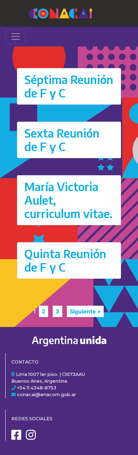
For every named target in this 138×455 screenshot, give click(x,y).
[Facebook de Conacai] (18, 437)
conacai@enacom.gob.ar (46, 394)
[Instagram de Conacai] (32, 437)
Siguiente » (85, 311)
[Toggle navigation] (15, 36)
